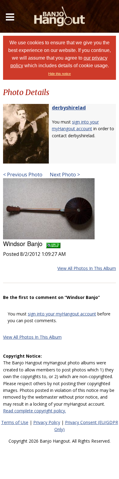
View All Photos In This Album (86, 268)
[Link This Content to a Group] (53, 243)
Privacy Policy (46, 422)
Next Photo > (64, 174)
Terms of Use (14, 422)
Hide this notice (59, 74)
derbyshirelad (69, 107)
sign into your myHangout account (62, 314)
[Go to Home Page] (59, 16)
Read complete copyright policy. (34, 411)
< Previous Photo (22, 174)
